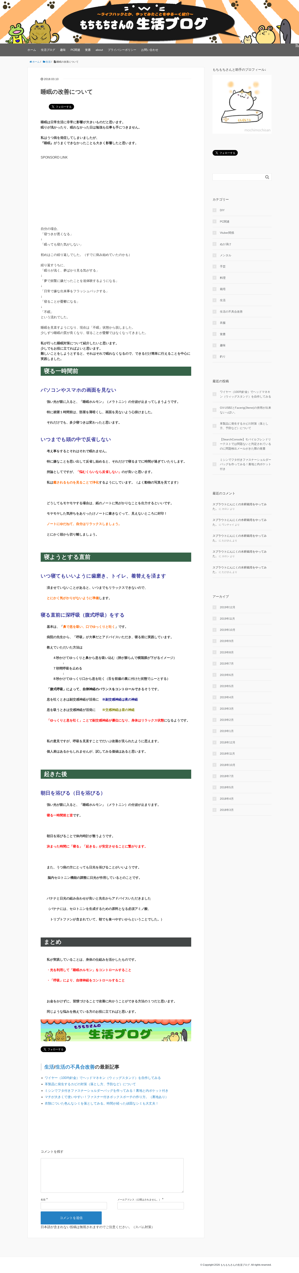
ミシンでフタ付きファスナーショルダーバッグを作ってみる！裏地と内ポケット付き (106, 1090)
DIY (222, 210)
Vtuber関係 (227, 232)
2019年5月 (227, 686)
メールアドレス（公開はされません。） (139, 1199)
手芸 (223, 266)
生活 (49, 1067)
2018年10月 (227, 765)
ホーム (31, 49)
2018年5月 (227, 787)
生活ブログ (48, 49)
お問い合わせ (149, 49)
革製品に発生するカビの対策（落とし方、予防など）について (90, 1084)
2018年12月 (227, 742)
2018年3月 (227, 809)
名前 (43, 1199)
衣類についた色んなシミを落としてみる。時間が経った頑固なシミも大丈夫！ (102, 1103)
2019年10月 (227, 629)
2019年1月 (227, 731)
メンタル (225, 255)
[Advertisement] (116, 188)
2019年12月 (227, 607)
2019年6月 (227, 675)
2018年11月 (227, 753)
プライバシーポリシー (122, 49)
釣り (223, 356)
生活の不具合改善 (75, 1067)
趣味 (63, 49)
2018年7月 (227, 776)
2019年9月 (227, 641)
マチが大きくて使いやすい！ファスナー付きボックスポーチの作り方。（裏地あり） (106, 1097)
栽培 (223, 289)
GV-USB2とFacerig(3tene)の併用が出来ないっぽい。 (245, 410)
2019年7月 (227, 663)
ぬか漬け (225, 244)
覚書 (88, 49)
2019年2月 (227, 719)
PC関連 (75, 49)
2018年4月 (227, 798)
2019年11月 (227, 618)
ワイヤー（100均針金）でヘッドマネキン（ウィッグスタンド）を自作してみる (103, 1078)
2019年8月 (227, 652)
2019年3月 (227, 708)
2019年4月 (227, 697)
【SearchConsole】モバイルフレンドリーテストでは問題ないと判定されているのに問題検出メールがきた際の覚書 (245, 444)
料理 (223, 277)
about (99, 49)
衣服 (223, 322)
